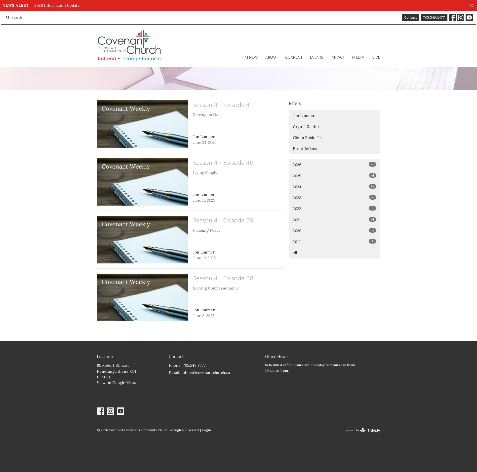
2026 (333, 164)
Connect (293, 57)
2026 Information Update (57, 5)
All (295, 252)
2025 (333, 175)
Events (316, 57)
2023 (333, 197)
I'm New (250, 57)
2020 (333, 230)
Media (358, 57)
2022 (333, 208)
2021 (333, 219)
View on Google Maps (116, 382)
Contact (410, 17)
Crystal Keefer (306, 126)
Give (376, 57)
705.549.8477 (434, 17)
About (271, 57)
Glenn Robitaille (307, 137)
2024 (333, 186)
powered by (360, 434)
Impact (338, 57)
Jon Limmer (304, 115)
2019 (333, 241)
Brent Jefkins (305, 148)
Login (206, 430)
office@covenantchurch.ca (206, 372)
